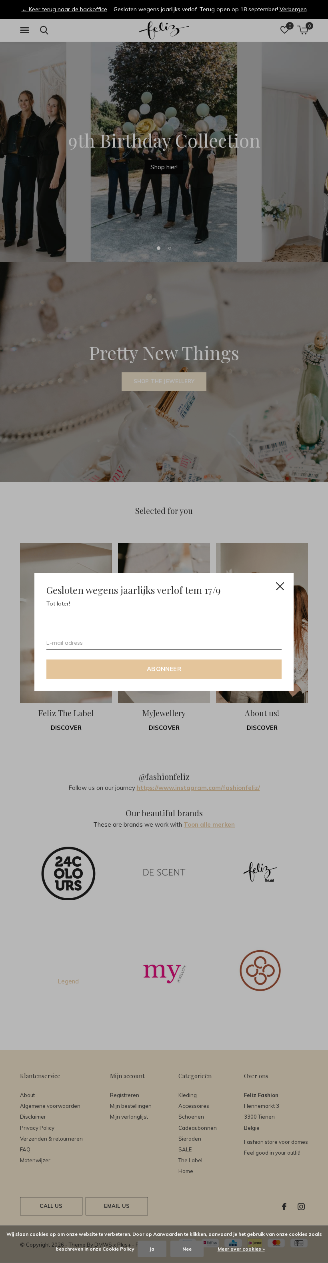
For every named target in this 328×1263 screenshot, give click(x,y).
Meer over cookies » (241, 1249)
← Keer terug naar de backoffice (64, 9)
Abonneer (164, 668)
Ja (152, 1249)
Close (280, 586)
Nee (187, 1249)
